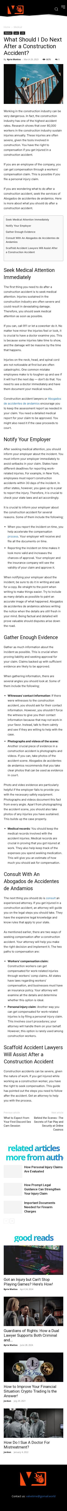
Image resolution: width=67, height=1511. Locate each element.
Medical (18, 27)
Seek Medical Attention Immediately (27, 219)
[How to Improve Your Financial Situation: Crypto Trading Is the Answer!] (33, 1367)
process (13, 536)
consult (51, 898)
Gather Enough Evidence (20, 231)
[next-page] (12, 1221)
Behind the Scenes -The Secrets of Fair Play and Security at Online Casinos (48, 1123)
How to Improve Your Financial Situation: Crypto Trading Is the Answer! (30, 1391)
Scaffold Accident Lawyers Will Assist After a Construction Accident (32, 250)
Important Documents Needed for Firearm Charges (39, 1207)
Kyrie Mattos (14, 59)
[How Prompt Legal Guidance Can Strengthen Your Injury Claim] (13, 1189)
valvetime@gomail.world (40, 1496)
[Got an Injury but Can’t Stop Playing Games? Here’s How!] (33, 1260)
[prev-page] (6, 1221)
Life (22, 33)
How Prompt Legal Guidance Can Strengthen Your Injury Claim (42, 1189)
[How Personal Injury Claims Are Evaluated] (13, 1171)
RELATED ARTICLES (34, 1148)
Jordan (7, 1400)
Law (16, 33)
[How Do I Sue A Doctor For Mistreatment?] (33, 1423)
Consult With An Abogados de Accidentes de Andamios (32, 240)
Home (7, 27)
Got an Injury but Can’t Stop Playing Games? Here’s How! (28, 1281)
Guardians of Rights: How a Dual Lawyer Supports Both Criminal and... (31, 1335)
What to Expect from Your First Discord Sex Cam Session (17, 1121)
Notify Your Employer (18, 225)
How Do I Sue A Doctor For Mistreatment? (27, 1444)
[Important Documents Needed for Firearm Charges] (13, 1207)
